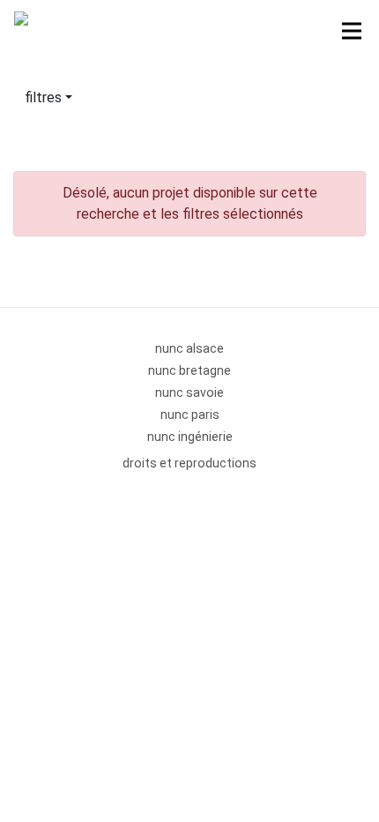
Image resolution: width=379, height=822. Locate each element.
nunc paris (189, 414)
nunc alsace (189, 348)
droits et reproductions (189, 463)
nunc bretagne (189, 370)
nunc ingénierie (190, 437)
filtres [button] (43, 97)
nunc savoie (189, 392)
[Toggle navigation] (351, 31)
